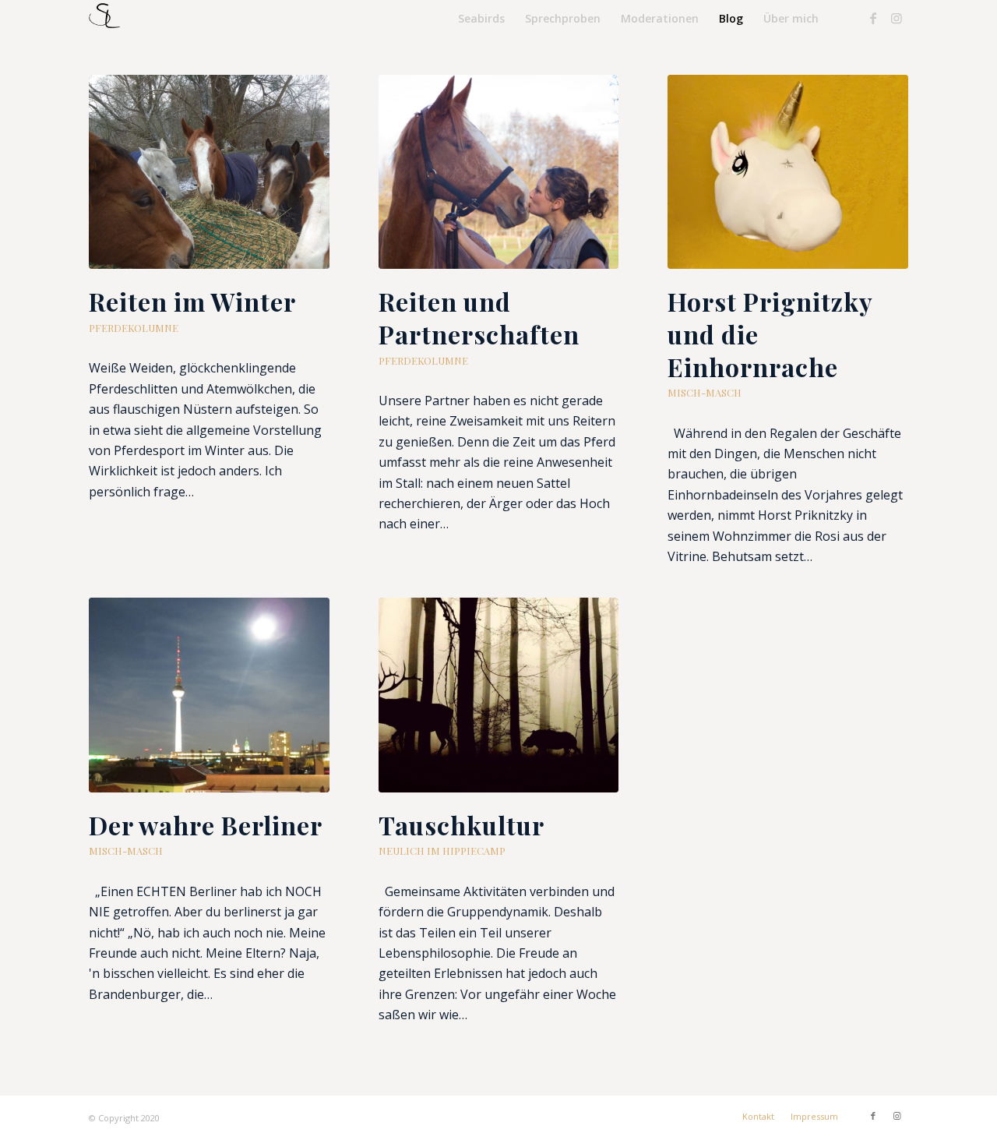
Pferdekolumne (133, 327)
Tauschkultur (461, 825)
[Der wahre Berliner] (209, 695)
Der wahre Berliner (205, 825)
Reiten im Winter (192, 301)
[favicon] (104, 18)
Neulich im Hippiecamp (442, 850)
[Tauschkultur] (499, 695)
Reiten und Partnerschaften (479, 317)
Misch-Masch (705, 392)
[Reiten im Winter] (209, 172)
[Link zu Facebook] (873, 18)
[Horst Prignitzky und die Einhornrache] (788, 172)
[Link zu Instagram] (896, 18)
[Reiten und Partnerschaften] (499, 172)
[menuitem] (481, 18)
